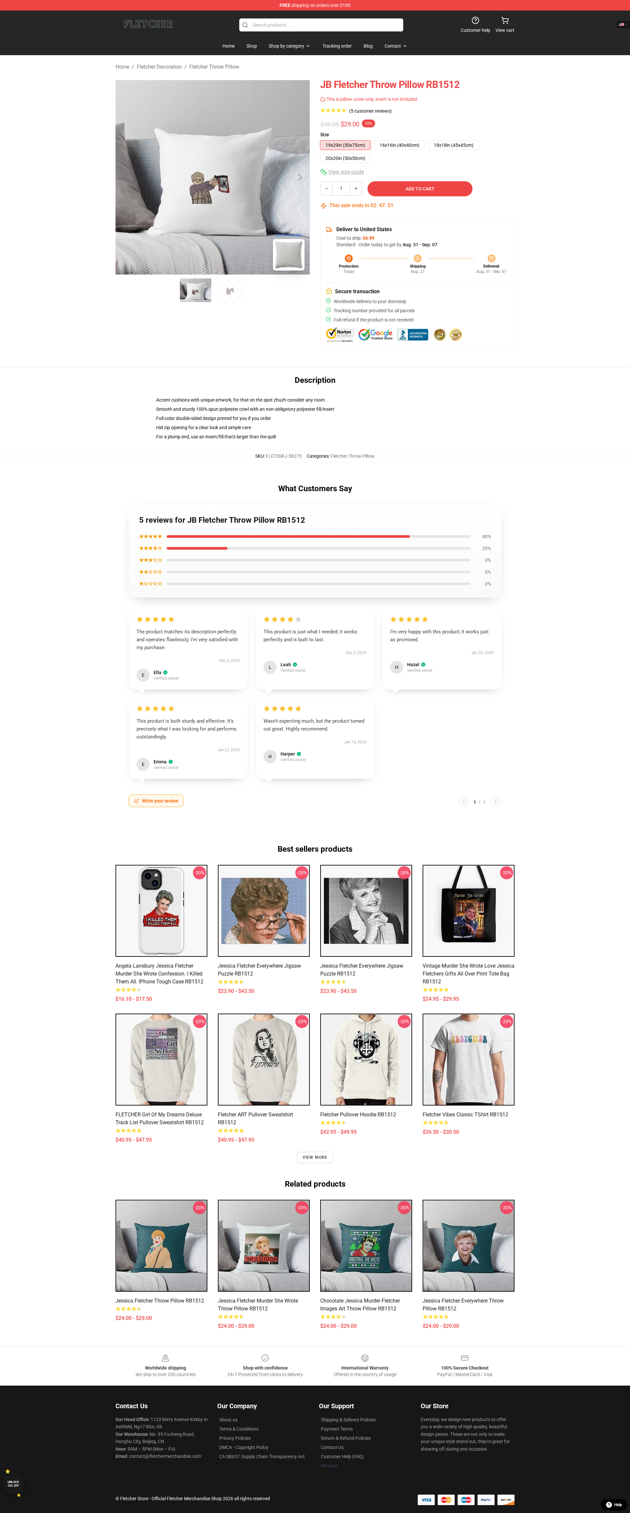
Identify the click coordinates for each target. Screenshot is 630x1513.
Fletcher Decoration (159, 67)
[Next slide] (299, 177)
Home (122, 67)
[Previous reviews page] (464, 802)
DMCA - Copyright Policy (243, 1447)
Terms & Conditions (239, 1429)
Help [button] (618, 1504)
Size (324, 134)
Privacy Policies (235, 1438)
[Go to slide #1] (195, 290)
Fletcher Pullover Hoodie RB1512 (358, 1114)
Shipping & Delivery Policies (348, 1419)
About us (228, 1419)
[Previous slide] (126, 177)
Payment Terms (337, 1429)
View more (315, 1157)
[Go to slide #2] (229, 290)
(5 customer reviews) (370, 111)
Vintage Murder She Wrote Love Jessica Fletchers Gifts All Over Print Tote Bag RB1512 (468, 974)
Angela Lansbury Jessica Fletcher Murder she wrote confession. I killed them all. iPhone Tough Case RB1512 (159, 974)
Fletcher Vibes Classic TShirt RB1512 (465, 1114)
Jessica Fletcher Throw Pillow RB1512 (160, 1301)
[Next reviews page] (495, 802)
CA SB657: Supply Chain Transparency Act (262, 1456)
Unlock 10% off (13, 1483)
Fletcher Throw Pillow (214, 67)
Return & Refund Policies (346, 1438)
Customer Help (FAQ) (342, 1456)
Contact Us (332, 1447)
